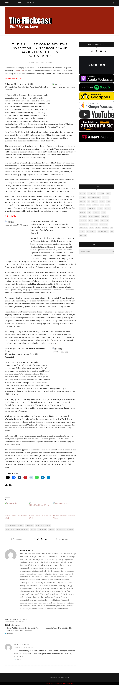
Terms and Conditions (54, 683)
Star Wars (103, 224)
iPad (107, 205)
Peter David (42, 529)
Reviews (83, 220)
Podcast (9, 3)
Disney (94, 201)
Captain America (94, 197)
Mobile (107, 208)
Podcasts (105, 216)
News (103, 212)
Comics (20, 525)
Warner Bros (103, 231)
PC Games (83, 216)
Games (82, 205)
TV (112, 228)
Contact (31, 3)
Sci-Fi (90, 220)
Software (104, 220)
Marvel (33, 529)
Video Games (91, 231)
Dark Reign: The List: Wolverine (17, 529)
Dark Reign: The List (43, 525)
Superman (83, 228)
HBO (88, 205)
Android (101, 193)
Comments (16, 539)
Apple (108, 193)
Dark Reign (29, 525)
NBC (89, 212)
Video (82, 231)
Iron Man (91, 208)
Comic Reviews (11, 525)
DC (89, 201)
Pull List (52, 529)
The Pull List (18, 70)
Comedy (105, 197)
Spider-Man (84, 224)
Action (82, 193)
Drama (102, 201)
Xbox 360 (83, 235)
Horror (95, 205)
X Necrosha (61, 529)
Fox (108, 201)
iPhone (82, 208)
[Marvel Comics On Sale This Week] (16, 508)
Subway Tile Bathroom (16, 619)
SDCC (96, 220)
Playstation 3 (94, 216)
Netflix (96, 212)
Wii (112, 231)
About (20, 3)
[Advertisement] (96, 163)
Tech (91, 228)
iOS (102, 205)
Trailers (105, 228)
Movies (82, 212)
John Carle (64, 539)
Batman (83, 197)
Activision (91, 193)
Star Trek (94, 224)
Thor (98, 228)
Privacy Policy (68, 683)
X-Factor (70, 529)
